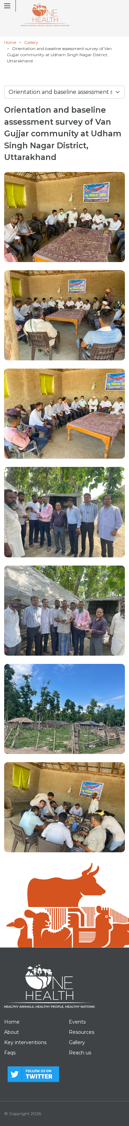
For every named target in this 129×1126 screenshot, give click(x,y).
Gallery (31, 42)
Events (77, 1022)
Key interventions (25, 1042)
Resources (81, 1032)
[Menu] (10, 6)
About (11, 1032)
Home (10, 42)
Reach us (80, 1053)
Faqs (9, 1053)
